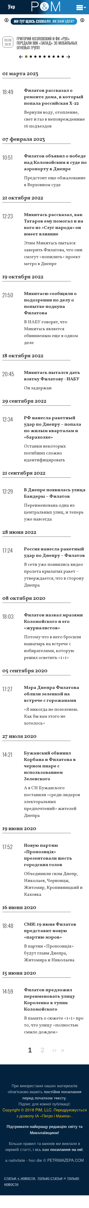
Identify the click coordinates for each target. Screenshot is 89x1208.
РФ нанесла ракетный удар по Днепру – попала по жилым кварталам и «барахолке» (52, 428)
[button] (21, 57)
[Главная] (45, 6)
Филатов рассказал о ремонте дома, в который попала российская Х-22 (53, 97)
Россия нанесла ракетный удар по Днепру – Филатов (54, 552)
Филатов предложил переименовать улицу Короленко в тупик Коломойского (49, 1000)
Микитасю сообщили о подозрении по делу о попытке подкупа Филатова (50, 303)
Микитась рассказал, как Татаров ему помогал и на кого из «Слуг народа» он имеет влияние (53, 224)
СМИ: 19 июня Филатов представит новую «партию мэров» (50, 931)
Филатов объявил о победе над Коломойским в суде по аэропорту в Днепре (55, 162)
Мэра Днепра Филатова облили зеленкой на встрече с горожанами (51, 694)
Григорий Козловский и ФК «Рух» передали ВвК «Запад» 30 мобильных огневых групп (47, 43)
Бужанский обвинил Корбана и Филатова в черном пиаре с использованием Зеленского (50, 766)
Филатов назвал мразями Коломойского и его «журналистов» (53, 621)
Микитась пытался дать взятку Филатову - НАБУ (52, 376)
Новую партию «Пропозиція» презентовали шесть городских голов (48, 855)
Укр (11, 6)
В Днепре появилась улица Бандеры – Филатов (55, 493)
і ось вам (58, 1149)
